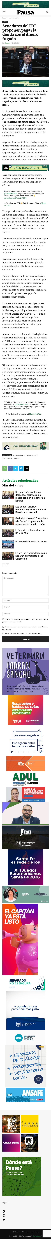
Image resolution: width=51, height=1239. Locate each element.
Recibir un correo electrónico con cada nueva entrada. (23, 633)
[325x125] (25, 801)
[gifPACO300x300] (25, 884)
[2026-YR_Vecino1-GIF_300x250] (25, 755)
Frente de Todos (18, 455)
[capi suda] (20, 975)
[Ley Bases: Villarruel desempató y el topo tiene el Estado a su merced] (8, 509)
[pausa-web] (25, 770)
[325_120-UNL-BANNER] (25, 1044)
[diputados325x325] (25, 1029)
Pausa (4, 18)
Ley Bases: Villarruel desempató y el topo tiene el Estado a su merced (30, 509)
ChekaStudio (37, 1236)
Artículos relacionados (20, 481)
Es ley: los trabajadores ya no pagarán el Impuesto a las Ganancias (31, 556)
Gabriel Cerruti (31, 455)
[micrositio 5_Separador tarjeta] (25, 446)
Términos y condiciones (30, 1232)
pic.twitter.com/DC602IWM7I (15, 198)
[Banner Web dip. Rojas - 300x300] (25, 848)
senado (16, 458)
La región (6, 524)
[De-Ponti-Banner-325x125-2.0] (25, 902)
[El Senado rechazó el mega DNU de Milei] (8, 533)
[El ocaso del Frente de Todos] (8, 544)
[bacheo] (25, 724)
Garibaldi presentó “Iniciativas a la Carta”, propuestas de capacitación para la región (31, 521)
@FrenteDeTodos (10, 194)
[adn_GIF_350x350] (25, 1086)
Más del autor (12, 485)
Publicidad (16, 1232)
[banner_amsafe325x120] (25, 1101)
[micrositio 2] (25, 83)
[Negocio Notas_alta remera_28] (25, 168)
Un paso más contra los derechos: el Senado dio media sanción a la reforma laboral (30, 496)
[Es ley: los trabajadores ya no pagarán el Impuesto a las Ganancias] (8, 556)
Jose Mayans (7, 458)
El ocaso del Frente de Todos (31, 541)
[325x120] (25, 989)
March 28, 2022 (35, 414)
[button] (47, 12)
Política (5, 22)
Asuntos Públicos (14, 18)
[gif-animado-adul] (25, 785)
